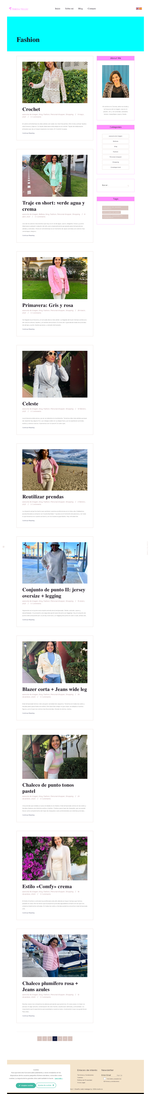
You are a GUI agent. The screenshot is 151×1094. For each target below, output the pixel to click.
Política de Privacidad (84, 1080)
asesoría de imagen (30, 114)
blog (41, 114)
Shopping (69, 114)
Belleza (42, 214)
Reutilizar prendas (43, 496)
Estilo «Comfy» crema (47, 886)
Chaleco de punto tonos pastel (48, 788)
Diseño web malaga (82, 1089)
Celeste (30, 403)
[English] (137, 8)
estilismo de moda (111, 212)
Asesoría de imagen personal (112, 208)
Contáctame (147, 548)
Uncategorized (116, 167)
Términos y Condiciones (85, 1075)
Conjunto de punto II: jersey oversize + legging (53, 592)
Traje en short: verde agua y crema (53, 206)
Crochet (31, 109)
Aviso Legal (81, 1082)
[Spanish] (140, 8)
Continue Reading (28, 133)
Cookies (80, 1077)
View (55, 82)
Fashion (47, 114)
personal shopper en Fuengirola (113, 216)
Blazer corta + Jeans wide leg (54, 689)
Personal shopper (58, 114)
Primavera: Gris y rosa (47, 305)
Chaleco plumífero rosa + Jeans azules (50, 986)
